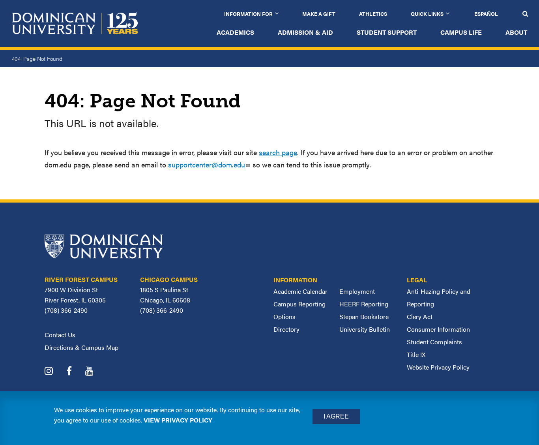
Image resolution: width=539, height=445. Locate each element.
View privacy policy (178, 419)
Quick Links (427, 13)
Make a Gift (318, 13)
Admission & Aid (305, 32)
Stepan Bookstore (364, 316)
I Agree (336, 416)
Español (486, 13)
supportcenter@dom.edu (206, 164)
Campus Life (461, 32)
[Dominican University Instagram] (55, 371)
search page (278, 152)
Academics (235, 32)
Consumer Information (438, 329)
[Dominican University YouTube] (95, 371)
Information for (248, 13)
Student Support (387, 32)
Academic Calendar (300, 291)
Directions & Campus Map (81, 347)
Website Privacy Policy (438, 367)
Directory (286, 329)
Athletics (373, 13)
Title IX (416, 354)
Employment (357, 291)
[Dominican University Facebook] (75, 371)
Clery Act (419, 316)
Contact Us (60, 334)
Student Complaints (434, 341)
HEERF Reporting (363, 303)
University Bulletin (364, 329)
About (516, 32)
